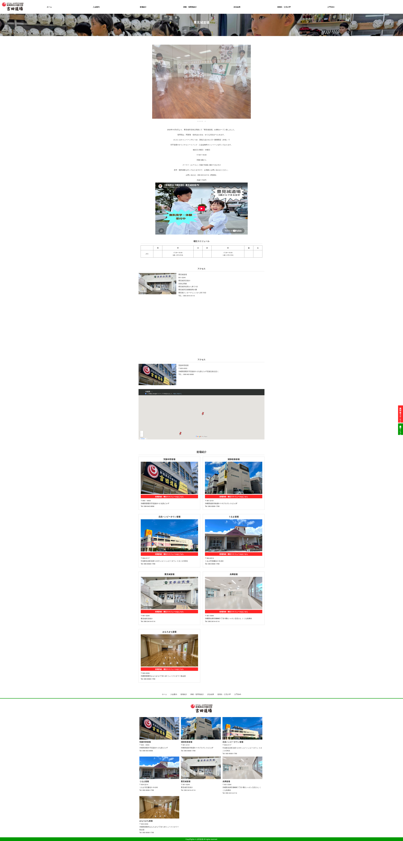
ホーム (49, 7)
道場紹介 (143, 7)
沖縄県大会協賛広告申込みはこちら (400, 429)
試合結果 (237, 7)
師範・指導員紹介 (190, 7)
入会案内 (96, 7)
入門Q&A (330, 7)
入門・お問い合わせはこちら (400, 413)
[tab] (197, 121)
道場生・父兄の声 (284, 7)
